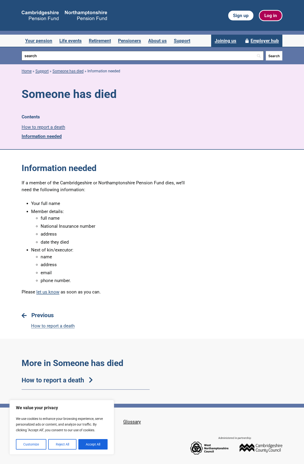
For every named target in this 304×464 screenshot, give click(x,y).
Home (27, 71)
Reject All (62, 444)
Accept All (93, 444)
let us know (47, 292)
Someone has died (68, 71)
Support (42, 71)
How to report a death (43, 127)
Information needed (42, 136)
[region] (62, 427)
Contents (31, 117)
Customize (31, 444)
